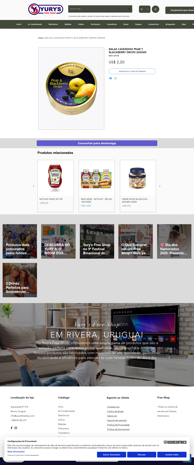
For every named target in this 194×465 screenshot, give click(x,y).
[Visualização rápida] (55, 178)
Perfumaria (63, 428)
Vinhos (61, 419)
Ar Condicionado (66, 411)
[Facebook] (11, 428)
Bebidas (62, 424)
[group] (96, 186)
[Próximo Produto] (159, 186)
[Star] (155, 9)
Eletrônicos (63, 415)
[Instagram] (15, 428)
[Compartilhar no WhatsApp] (115, 78)
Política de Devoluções (118, 429)
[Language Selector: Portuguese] (144, 9)
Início (40, 38)
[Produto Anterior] (33, 186)
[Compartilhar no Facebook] (110, 78)
